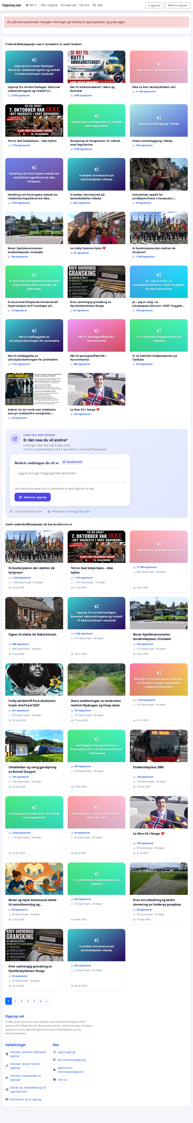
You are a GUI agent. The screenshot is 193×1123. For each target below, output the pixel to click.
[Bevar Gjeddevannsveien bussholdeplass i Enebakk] (34, 236)
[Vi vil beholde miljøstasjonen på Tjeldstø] (159, 343)
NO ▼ (33, 5)
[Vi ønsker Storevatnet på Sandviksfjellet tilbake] (97, 182)
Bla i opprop (49, 5)
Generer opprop (35, 497)
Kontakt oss (68, 5)
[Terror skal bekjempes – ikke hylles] (34, 127)
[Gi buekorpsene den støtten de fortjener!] (159, 236)
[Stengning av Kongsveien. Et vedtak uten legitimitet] (97, 128)
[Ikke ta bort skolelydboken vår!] (159, 73)
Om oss (84, 5)
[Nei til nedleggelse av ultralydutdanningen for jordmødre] (34, 343)
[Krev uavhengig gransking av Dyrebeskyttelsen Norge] (97, 290)
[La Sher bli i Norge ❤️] (97, 395)
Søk (100, 5)
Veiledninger (15, 1045)
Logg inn (154, 5)
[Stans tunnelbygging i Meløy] (159, 127)
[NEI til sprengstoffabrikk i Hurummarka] (97, 343)
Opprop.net (11, 5)
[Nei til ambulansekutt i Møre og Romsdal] (97, 75)
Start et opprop (178, 5)
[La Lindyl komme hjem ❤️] (97, 234)
